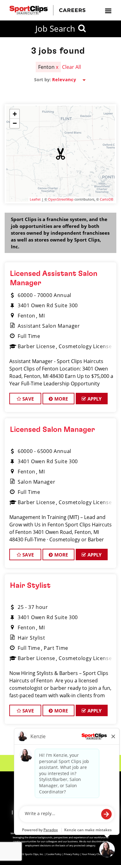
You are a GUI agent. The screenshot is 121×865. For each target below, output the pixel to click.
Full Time (29, 336)
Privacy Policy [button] (71, 854)
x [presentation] (57, 67)
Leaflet (35, 199)
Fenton (26, 316)
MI (42, 316)
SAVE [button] (27, 399)
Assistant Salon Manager (49, 326)
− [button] (15, 123)
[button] (60, 154)
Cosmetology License (85, 346)
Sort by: (42, 79)
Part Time (56, 648)
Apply (94, 399)
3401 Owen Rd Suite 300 (48, 305)
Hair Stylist (30, 585)
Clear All (71, 67)
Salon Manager (36, 482)
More (60, 399)
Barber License (36, 346)
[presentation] (108, 10)
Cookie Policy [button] (53, 854)
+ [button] (15, 114)
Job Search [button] (55, 28)
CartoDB (106, 199)
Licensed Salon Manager (52, 429)
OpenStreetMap (61, 199)
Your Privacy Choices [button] (93, 854)
